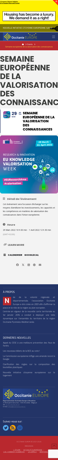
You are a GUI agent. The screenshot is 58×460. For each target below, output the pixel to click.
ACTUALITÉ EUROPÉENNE (32, 450)
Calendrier (15, 255)
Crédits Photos (29, 446)
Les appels (32, 452)
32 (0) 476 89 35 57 (13, 405)
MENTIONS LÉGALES (47, 452)
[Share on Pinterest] (34, 264)
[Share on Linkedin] (28, 264)
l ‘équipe (16, 450)
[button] (53, 37)
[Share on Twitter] (23, 264)
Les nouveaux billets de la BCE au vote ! (21, 351)
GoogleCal (31, 255)
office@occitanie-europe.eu (16, 407)
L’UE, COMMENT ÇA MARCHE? (14, 452)
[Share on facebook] (17, 264)
